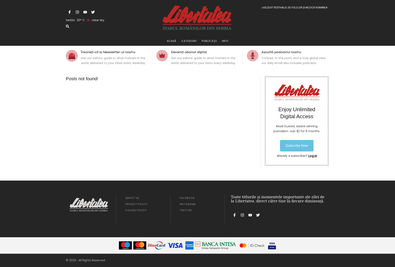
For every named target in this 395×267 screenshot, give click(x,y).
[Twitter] (93, 12)
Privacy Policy (136, 204)
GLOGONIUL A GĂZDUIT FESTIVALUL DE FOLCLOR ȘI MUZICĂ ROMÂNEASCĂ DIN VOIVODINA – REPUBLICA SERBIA (308, 7)
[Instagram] (77, 12)
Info (225, 41)
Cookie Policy (136, 210)
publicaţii (209, 41)
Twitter (186, 210)
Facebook (187, 198)
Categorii (189, 41)
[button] (297, 145)
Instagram (188, 204)
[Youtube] (85, 12)
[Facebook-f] (69, 12)
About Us (132, 198)
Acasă (171, 41)
